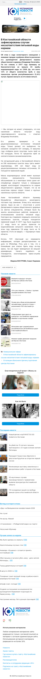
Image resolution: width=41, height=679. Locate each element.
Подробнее (20, 395)
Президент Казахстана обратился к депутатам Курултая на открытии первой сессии (24, 458)
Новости (6, 648)
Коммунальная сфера (18, 51)
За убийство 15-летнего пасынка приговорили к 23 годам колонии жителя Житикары (24, 447)
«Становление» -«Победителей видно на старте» (18, 524)
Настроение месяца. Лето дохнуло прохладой (17, 599)
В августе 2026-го (7, 571)
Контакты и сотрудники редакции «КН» (18, 663)
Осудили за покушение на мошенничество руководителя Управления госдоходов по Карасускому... (16, 591)
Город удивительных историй (11, 566)
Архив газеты (8, 651)
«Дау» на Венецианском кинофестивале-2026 (17, 508)
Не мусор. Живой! (7, 519)
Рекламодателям (10, 660)
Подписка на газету (20, 3)
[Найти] (20, 2)
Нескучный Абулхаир (8, 529)
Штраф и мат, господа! (8, 584)
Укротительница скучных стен (11, 545)
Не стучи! (3, 513)
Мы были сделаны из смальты (11, 540)
